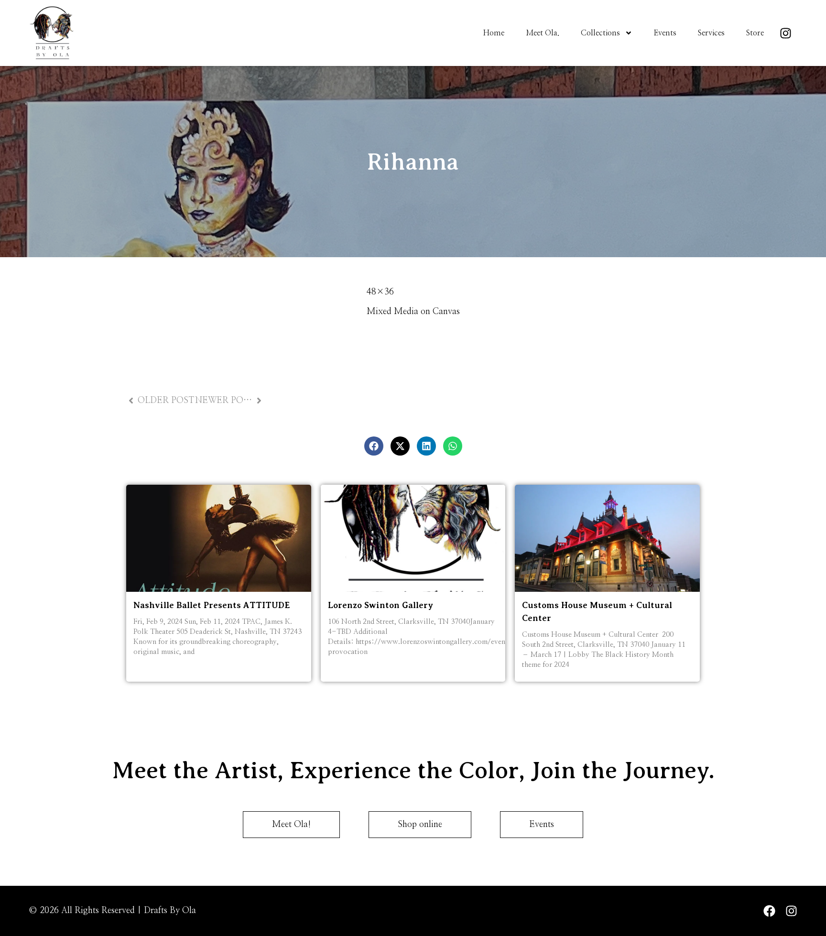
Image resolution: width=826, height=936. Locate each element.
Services (711, 33)
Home (493, 33)
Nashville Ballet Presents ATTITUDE (211, 605)
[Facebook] (769, 911)
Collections (600, 33)
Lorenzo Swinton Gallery (380, 605)
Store (755, 33)
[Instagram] (785, 33)
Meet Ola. (542, 33)
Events (665, 33)
